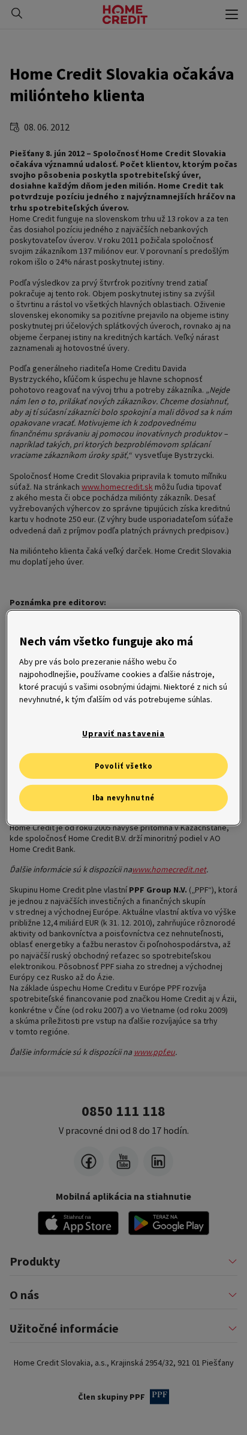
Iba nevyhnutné (123, 797)
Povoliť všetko (124, 765)
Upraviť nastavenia (123, 733)
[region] (123, 717)
